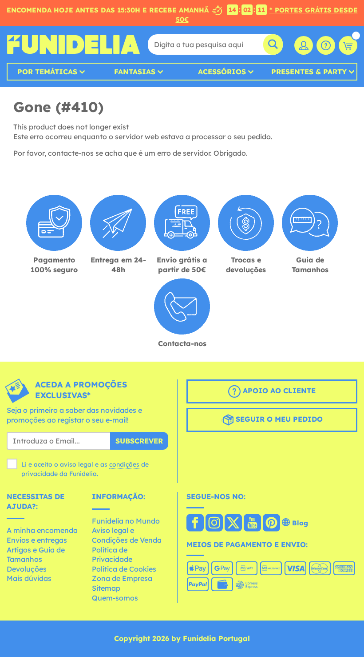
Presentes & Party (309, 71)
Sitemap (106, 588)
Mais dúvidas (29, 578)
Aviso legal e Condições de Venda (127, 535)
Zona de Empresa (122, 578)
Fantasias (134, 71)
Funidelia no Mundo (126, 520)
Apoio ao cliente (278, 390)
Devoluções (27, 568)
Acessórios (222, 71)
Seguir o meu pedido (278, 419)
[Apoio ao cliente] (326, 45)
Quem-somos (115, 597)
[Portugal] (195, 523)
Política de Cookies (124, 568)
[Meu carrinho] (348, 45)
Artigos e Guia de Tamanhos (36, 554)
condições (124, 464)
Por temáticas (47, 71)
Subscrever (139, 440)
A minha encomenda (42, 530)
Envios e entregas (37, 540)
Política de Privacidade (112, 554)
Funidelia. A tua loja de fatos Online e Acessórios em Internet (73, 44)
